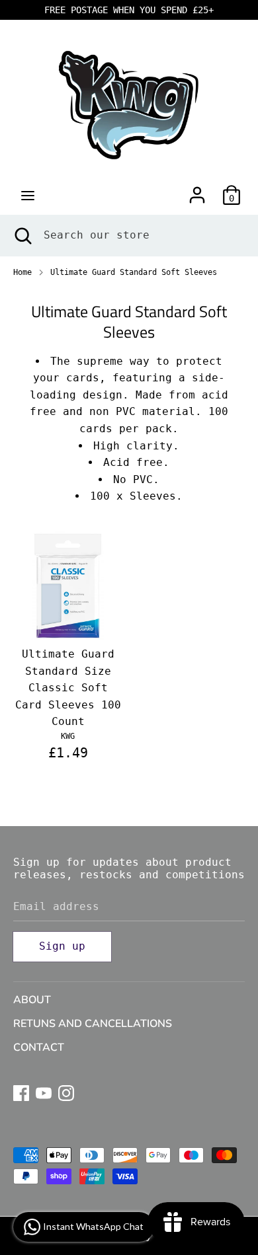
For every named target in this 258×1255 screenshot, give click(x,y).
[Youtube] (44, 1091)
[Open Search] (22, 235)
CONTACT (38, 1047)
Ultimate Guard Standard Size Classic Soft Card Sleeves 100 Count (68, 688)
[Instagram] (66, 1091)
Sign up (62, 946)
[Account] (197, 190)
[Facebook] (21, 1091)
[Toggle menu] (27, 195)
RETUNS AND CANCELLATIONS (92, 1023)
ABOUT (32, 1000)
